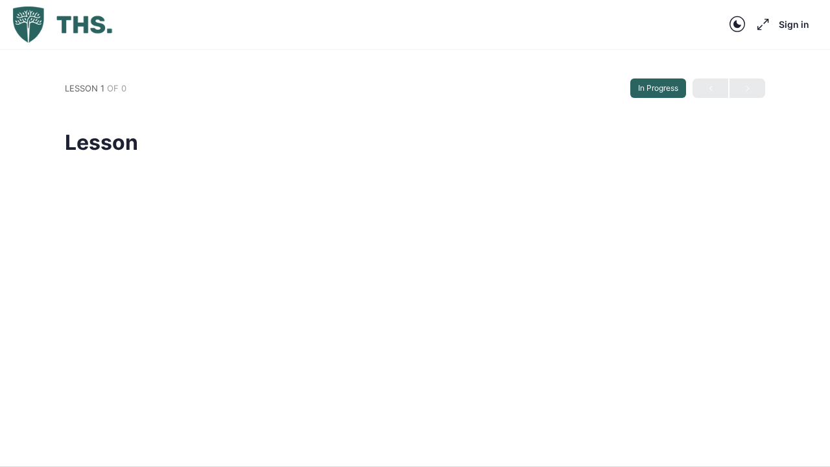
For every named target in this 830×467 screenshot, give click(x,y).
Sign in (794, 24)
